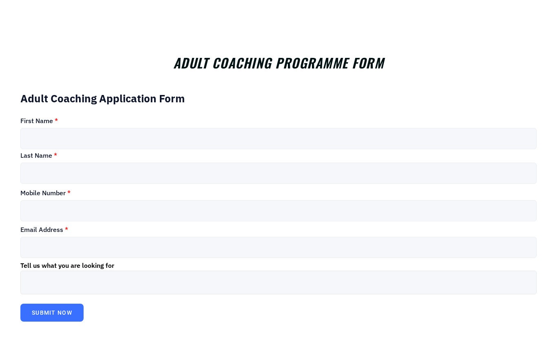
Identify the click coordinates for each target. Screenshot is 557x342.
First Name (39, 121)
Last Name (38, 155)
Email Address (44, 229)
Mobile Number (45, 193)
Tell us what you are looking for (67, 265)
